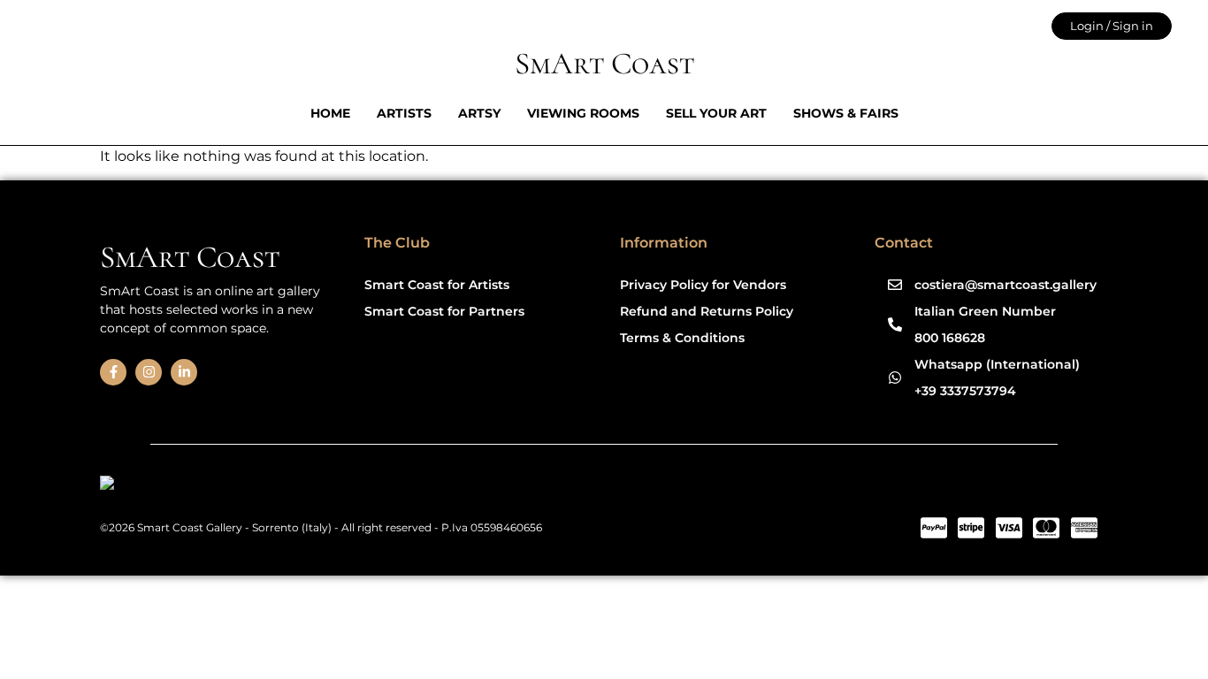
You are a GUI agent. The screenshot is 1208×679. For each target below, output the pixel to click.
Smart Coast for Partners (444, 311)
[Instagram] (148, 372)
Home (330, 113)
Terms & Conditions (682, 338)
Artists (404, 113)
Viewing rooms (583, 113)
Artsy (479, 113)
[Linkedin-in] (184, 372)
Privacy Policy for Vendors (703, 285)
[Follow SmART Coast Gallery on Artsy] (236, 485)
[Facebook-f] (113, 372)
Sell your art (716, 113)
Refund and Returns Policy (706, 311)
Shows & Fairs (845, 113)
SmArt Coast (604, 63)
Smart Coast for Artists (436, 285)
